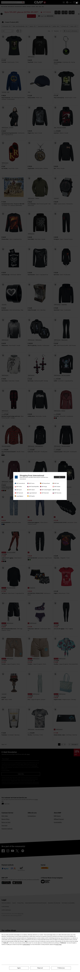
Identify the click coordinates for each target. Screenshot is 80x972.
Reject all (40, 968)
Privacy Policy (58, 944)
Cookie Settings (26, 944)
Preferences (61, 968)
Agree (19, 968)
